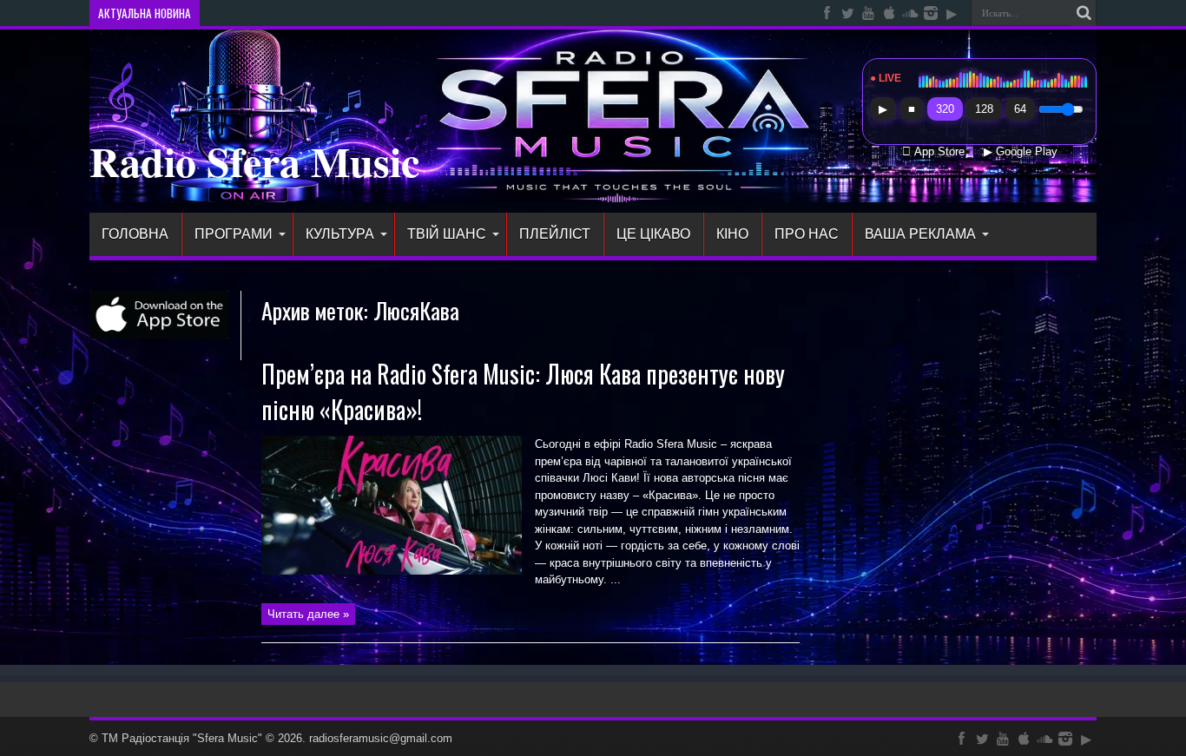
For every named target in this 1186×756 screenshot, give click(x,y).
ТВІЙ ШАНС (446, 234)
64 (1020, 108)
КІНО (732, 234)
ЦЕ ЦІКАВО (653, 234)
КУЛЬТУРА (340, 234)
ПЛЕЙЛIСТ (554, 234)
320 (945, 108)
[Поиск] (1084, 13)
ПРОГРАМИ (233, 234)
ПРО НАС (806, 234)
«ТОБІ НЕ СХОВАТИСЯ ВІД (274, 13)
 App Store (933, 152)
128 (984, 108)
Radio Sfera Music (254, 160)
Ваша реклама (920, 234)
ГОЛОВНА (135, 234)
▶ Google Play (1021, 152)
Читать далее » (308, 614)
